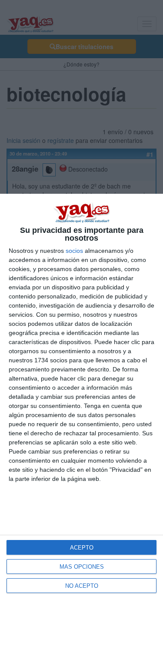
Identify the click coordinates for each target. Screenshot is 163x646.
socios (74, 251)
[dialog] (81, 420)
